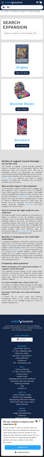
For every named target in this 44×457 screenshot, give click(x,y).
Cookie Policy (22, 376)
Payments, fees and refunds (22, 381)
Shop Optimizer (24, 231)
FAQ (22, 386)
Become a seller (22, 353)
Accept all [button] (22, 447)
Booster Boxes (22, 196)
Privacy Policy (22, 374)
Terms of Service (22, 369)
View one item (22, 146)
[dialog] (22, 437)
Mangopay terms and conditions (22, 379)
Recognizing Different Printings (22, 400)
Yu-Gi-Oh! (22, 411)
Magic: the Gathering (22, 413)
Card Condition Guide (22, 395)
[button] (22, 452)
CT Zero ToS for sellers (22, 372)
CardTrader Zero (16, 249)
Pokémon (22, 415)
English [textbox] (22, 339)
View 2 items (22, 109)
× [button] (39, 421)
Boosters (29, 204)
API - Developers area (22, 363)
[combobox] (22, 33)
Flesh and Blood (22, 418)
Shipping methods (22, 383)
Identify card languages (22, 397)
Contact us (22, 388)
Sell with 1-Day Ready (21, 356)
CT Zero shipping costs (22, 351)
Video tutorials (22, 404)
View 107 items (22, 73)
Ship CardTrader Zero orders (22, 402)
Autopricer (22, 360)
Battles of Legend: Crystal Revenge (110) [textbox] (20, 33)
